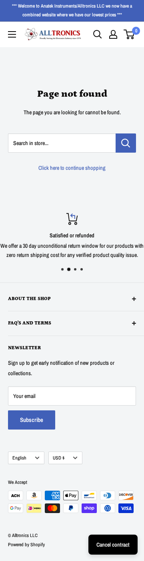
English (19, 458)
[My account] (113, 34)
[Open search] (97, 34)
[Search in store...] (126, 143)
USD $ (58, 458)
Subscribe (31, 420)
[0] (129, 34)
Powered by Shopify (26, 544)
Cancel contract (113, 544)
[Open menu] (12, 34)
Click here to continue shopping (72, 167)
